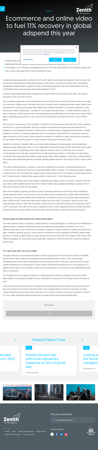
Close (69, 59)
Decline (55, 59)
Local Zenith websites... (64, 420)
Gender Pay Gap (41, 431)
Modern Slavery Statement (26, 431)
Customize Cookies (28, 434)
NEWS (49, 313)
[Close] (76, 47)
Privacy (14, 431)
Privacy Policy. (46, 54)
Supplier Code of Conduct (13, 434)
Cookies (7, 431)
